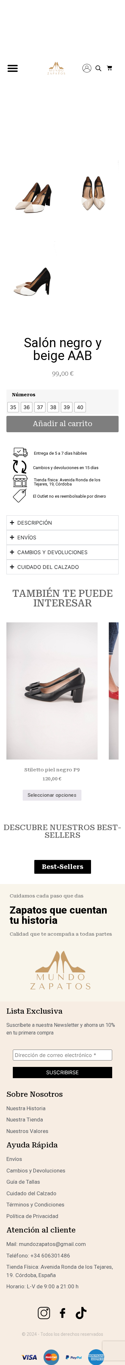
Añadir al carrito (62, 424)
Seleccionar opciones (52, 795)
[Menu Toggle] (12, 68)
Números (23, 395)
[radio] (13, 407)
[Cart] (109, 68)
